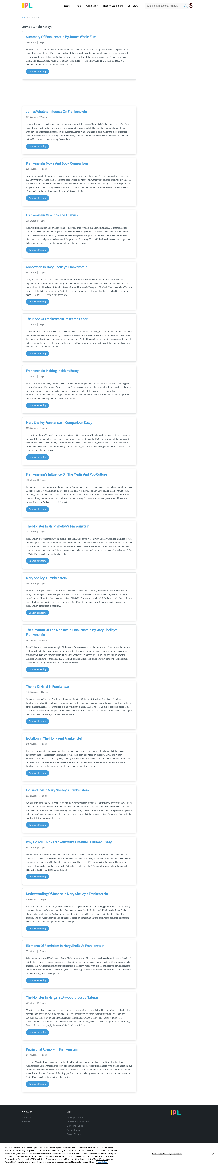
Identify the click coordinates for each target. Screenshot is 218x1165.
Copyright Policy (75, 1117)
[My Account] (192, 5)
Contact (26, 1121)
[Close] (213, 1153)
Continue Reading (37, 71)
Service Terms (74, 1134)
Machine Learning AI (113, 5)
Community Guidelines (78, 1121)
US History (133, 5)
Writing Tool (92, 5)
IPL (23, 17)
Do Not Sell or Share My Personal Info (167, 1154)
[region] (109, 1154)
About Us (26, 1117)
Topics (78, 5)
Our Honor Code (75, 1125)
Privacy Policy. (101, 1162)
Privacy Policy (73, 1129)
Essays (67, 5)
